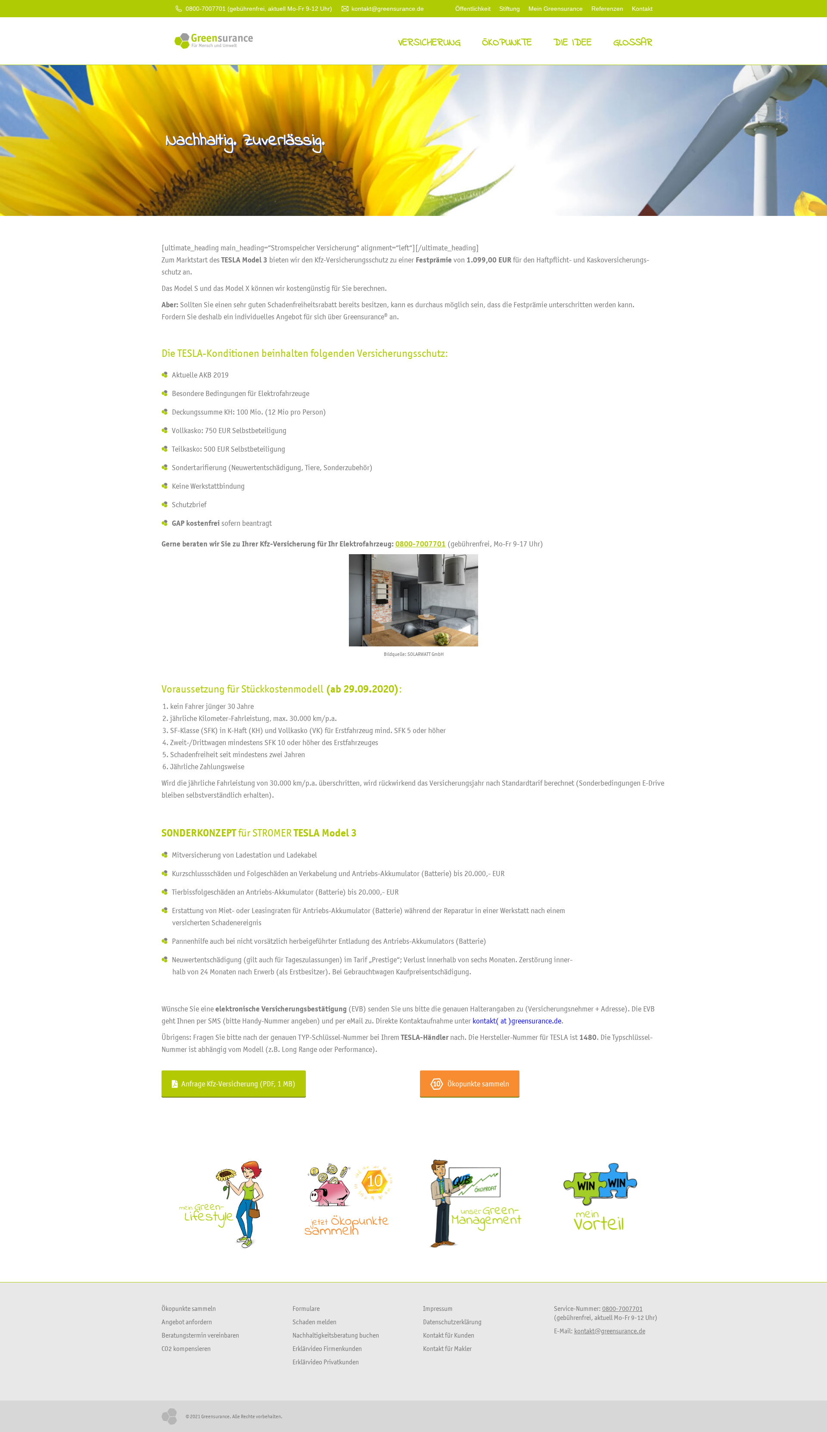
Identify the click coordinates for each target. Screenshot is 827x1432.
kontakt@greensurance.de (387, 8)
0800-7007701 (420, 544)
